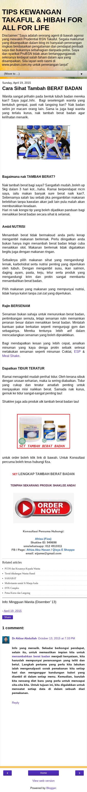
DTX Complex (12, 588)
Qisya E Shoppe (64, 549)
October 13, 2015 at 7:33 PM (56, 638)
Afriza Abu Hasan (38, 549)
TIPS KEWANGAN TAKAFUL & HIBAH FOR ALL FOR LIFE (42, 20)
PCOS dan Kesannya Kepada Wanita (22, 568)
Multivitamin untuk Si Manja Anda (21, 583)
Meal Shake (10, 356)
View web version (43, 780)
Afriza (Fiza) (43, 538)
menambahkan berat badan (31, 656)
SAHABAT (10, 578)
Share (7, 617)
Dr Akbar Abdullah (24, 638)
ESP (77, 351)
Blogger (51, 788)
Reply (15, 702)
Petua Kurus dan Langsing (17, 593)
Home (43, 773)
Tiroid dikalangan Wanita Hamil (20, 573)
